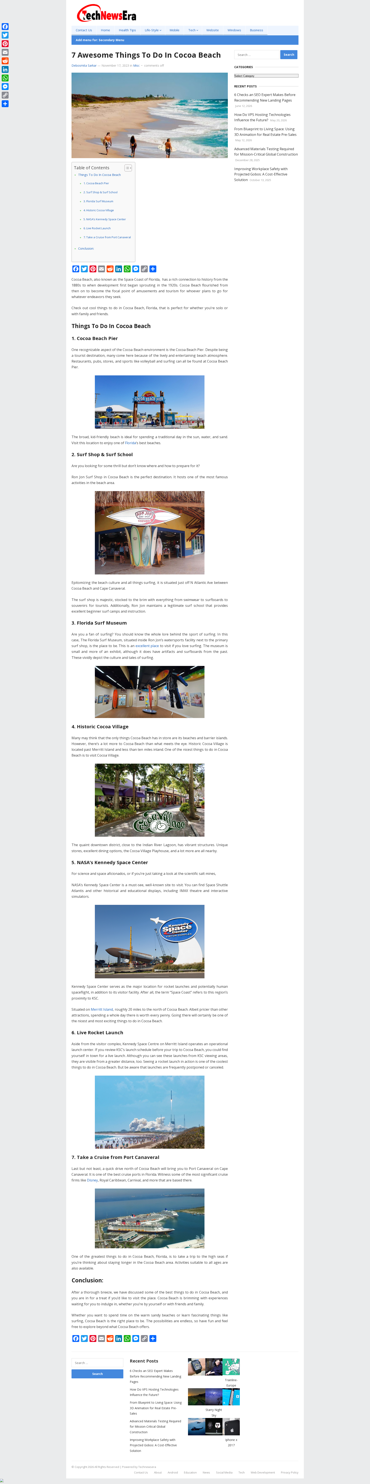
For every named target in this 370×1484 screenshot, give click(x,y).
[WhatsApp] (5, 78)
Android (173, 1472)
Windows (234, 30)
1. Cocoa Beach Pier (96, 183)
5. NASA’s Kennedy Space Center (105, 219)
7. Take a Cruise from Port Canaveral (107, 237)
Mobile (174, 30)
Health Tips (127, 30)
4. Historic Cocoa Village (99, 210)
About (158, 1472)
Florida (130, 443)
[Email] (5, 52)
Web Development (263, 1472)
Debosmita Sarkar (84, 65)
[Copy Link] (5, 95)
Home (105, 30)
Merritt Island (102, 1009)
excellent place (147, 645)
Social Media (224, 1472)
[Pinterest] (5, 43)
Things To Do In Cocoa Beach (99, 175)
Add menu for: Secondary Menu (100, 40)
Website (212, 30)
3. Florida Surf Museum (98, 201)
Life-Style (152, 30)
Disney (92, 1180)
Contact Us (84, 30)
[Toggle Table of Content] (126, 168)
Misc (136, 65)
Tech (191, 30)
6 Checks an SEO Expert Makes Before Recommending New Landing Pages (155, 1376)
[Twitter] (5, 35)
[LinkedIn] (5, 69)
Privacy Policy (289, 1472)
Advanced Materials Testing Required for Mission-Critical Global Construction (155, 1426)
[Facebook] (5, 26)
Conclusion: (86, 248)
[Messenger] (5, 86)
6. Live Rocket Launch (97, 228)
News (206, 1472)
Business (256, 30)
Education (190, 1472)
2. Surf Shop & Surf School (101, 192)
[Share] (5, 103)
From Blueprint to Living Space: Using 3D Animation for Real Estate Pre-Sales (156, 1407)
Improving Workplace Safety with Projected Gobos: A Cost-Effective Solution (261, 174)
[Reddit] (5, 61)
